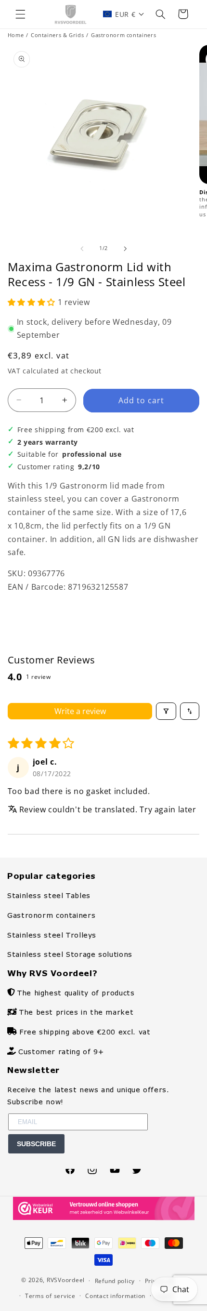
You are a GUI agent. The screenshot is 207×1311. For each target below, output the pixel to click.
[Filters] (166, 711)
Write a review (80, 711)
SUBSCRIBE (36, 1144)
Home (16, 35)
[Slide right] (125, 248)
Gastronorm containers (123, 35)
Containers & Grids (57, 35)
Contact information (115, 1295)
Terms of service (50, 1295)
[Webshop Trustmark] (103, 1217)
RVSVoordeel (66, 1280)
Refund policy (115, 1281)
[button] (20, 14)
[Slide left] (81, 248)
